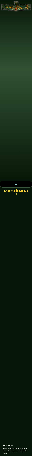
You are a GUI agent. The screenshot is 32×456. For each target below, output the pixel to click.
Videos (25, 247)
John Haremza (9, 209)
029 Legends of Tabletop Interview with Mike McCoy (15, 361)
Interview (22, 209)
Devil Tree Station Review (16, 293)
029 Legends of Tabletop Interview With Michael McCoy (15, 325)
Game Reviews (22, 295)
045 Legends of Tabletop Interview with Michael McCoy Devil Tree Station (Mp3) (16, 204)
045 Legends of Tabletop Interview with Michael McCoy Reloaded (15, 244)
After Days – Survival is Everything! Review (15, 403)
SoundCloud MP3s (9, 211)
